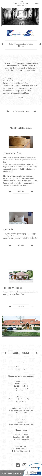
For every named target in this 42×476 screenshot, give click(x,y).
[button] (21, 97)
